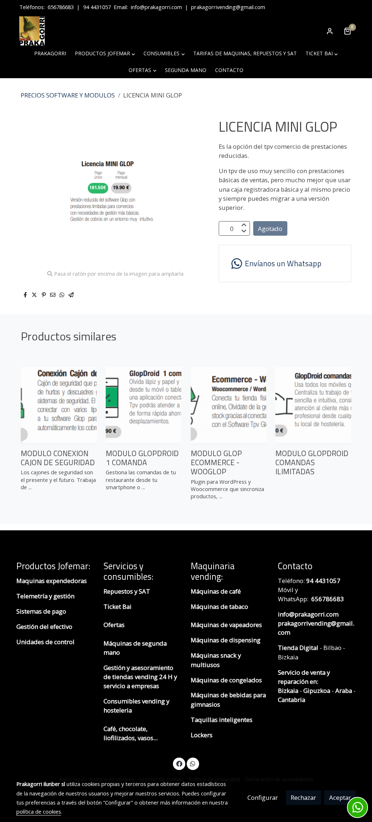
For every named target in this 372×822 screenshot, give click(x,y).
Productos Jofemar (52, 566)
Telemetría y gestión (45, 596)
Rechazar (303, 797)
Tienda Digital (298, 647)
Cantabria (291, 699)
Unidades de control (45, 642)
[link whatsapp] (193, 763)
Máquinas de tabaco (219, 606)
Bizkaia (288, 690)
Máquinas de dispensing (225, 640)
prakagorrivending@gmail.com (228, 7)
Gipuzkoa (316, 690)
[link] (32, 30)
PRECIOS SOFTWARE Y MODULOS (68, 95)
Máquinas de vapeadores (226, 625)
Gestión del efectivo (44, 626)
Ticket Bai (118, 606)
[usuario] (329, 31)
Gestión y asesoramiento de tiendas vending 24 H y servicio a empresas (140, 676)
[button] (104, 53)
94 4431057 (97, 7)
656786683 (61, 7)
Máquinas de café (216, 591)
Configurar (262, 797)
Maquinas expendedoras (51, 580)
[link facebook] (179, 763)
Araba (343, 690)
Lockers (202, 735)
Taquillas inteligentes (222, 719)
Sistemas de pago (41, 611)
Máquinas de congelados (226, 680)
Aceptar (340, 797)
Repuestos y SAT (127, 591)
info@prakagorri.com (156, 7)
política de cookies (38, 811)
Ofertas (114, 625)
